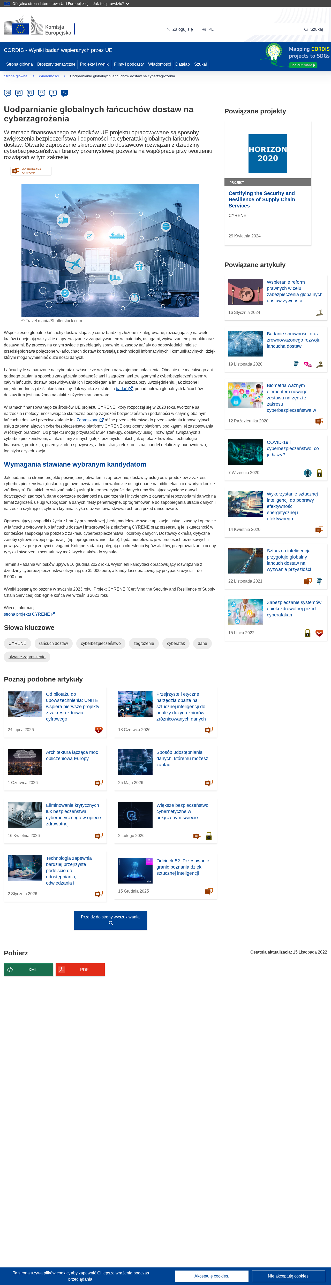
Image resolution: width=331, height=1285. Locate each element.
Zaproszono (89, 420)
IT (53, 92)
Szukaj (200, 64)
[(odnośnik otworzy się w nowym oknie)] (45, 26)
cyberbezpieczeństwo (101, 643)
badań (123, 388)
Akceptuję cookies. (211, 1276)
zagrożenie (144, 643)
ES (30, 92)
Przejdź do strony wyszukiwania (110, 917)
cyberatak (176, 643)
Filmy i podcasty (129, 64)
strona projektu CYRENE (28, 614)
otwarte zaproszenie (27, 657)
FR (42, 92)
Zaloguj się (182, 29)
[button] (208, 29)
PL (64, 92)
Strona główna (19, 64)
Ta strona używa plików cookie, (42, 1273)
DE (7, 92)
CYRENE (17, 643)
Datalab (182, 64)
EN (19, 92)
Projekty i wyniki (95, 64)
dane (202, 643)
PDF (84, 969)
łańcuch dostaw (53, 643)
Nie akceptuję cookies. (289, 1276)
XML (32, 969)
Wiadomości (159, 64)
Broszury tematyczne (56, 64)
